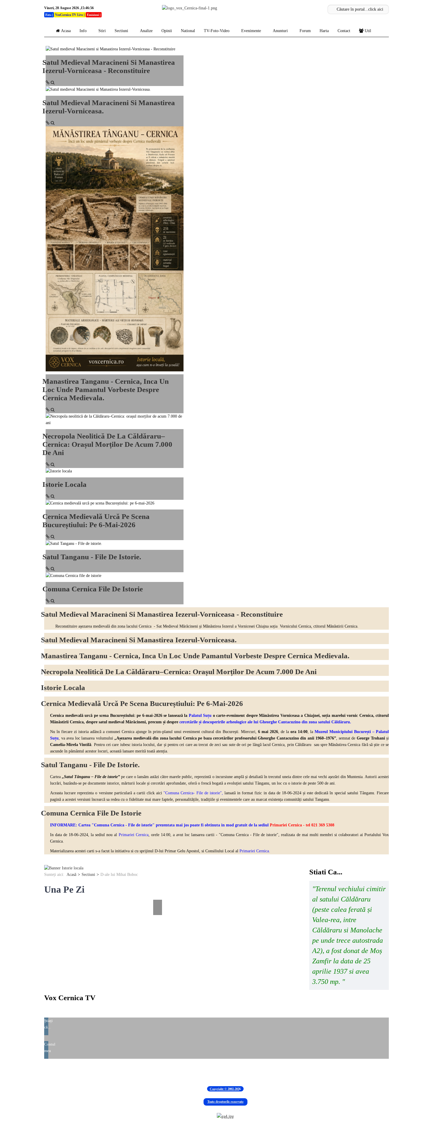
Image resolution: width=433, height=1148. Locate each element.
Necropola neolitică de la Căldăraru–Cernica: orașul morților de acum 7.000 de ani (107, 444)
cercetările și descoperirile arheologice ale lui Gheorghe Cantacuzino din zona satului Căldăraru (264, 722)
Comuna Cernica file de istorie (92, 589)
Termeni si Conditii (209, 1072)
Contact (344, 31)
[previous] (48, 895)
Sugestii (154, 1072)
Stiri (102, 31)
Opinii (166, 31)
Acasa (66, 31)
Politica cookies (271, 1072)
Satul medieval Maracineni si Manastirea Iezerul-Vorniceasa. (139, 640)
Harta (324, 31)
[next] (158, 895)
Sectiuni (121, 31)
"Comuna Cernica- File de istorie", (192, 793)
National (188, 31)
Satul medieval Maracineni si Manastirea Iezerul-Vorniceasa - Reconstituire (108, 66)
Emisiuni (93, 14)
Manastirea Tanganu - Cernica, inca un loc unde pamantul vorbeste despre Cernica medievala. (105, 389)
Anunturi (280, 31)
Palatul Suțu (200, 715)
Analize (146, 31)
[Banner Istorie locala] (63, 868)
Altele (298, 1072)
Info (83, 31)
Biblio (133, 1072)
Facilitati (176, 1072)
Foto (48, 14)
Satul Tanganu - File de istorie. (91, 557)
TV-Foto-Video (216, 31)
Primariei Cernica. (254, 851)
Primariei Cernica (133, 835)
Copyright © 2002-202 (224, 1088)
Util (368, 31)
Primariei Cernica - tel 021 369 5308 (302, 825)
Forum (305, 31)
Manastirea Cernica (103, 1072)
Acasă (71, 874)
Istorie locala (64, 484)
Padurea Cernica (62, 1072)
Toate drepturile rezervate (225, 1101)
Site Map (241, 1072)
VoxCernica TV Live (69, 14)
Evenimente (251, 31)
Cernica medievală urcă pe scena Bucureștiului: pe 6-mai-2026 (96, 520)
